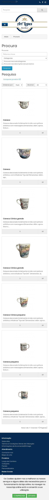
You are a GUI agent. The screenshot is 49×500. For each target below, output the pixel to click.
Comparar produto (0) (12, 79)
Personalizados (8, 468)
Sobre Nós (6, 441)
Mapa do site (7, 455)
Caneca (6, 120)
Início (6, 37)
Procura (16, 37)
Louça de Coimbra (9, 461)
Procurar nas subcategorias (15, 61)
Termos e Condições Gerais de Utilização (18, 444)
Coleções (5, 464)
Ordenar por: (8, 85)
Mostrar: (31, 85)
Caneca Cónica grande (13, 218)
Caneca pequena (11, 362)
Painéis (4, 466)
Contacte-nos (7, 452)
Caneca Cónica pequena (14, 315)
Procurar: (5, 50)
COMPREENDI (19, 495)
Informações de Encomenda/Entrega (16, 446)
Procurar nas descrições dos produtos (19, 64)
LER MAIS (32, 495)
